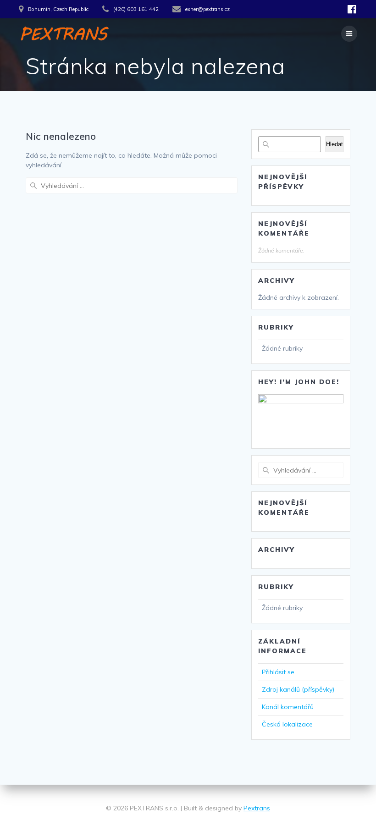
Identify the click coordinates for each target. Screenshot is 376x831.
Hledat (334, 144)
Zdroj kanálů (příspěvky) (298, 689)
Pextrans (256, 808)
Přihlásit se (278, 672)
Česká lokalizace (287, 724)
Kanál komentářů (288, 707)
